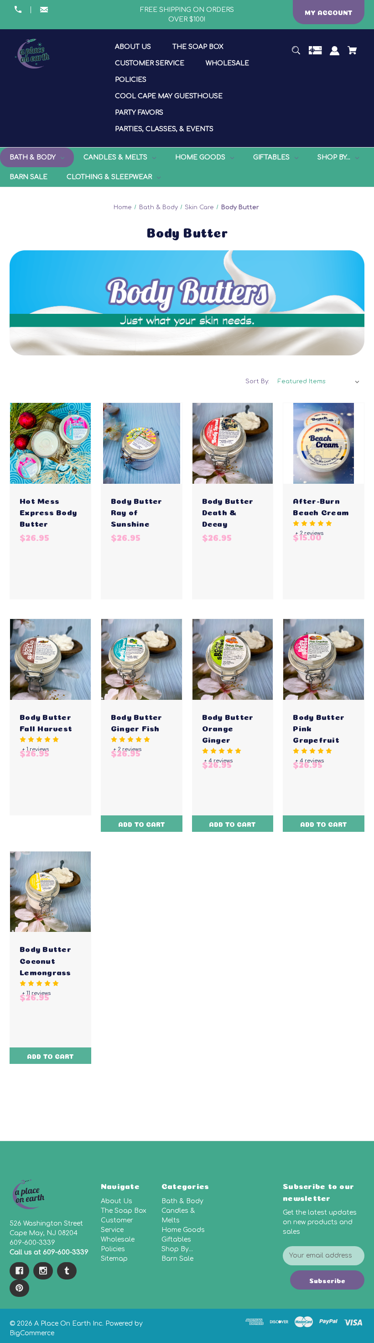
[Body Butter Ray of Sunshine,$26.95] (141, 443)
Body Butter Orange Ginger (228, 727)
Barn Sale (177, 1258)
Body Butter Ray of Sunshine (136, 511)
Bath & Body (182, 1201)
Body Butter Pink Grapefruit (318, 727)
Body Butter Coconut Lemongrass (45, 959)
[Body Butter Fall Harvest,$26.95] (50, 659)
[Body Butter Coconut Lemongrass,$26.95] (50, 891)
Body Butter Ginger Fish (136, 722)
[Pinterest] (19, 1288)
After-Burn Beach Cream (321, 505)
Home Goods (183, 1230)
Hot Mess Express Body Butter (48, 511)
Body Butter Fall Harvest (46, 722)
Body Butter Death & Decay (228, 511)
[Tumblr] (67, 1270)
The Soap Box (123, 1210)
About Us (116, 1201)
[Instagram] (43, 1270)
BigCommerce (32, 1333)
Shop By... (177, 1249)
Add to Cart (141, 823)
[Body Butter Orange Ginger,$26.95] (232, 659)
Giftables (176, 1239)
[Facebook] (19, 1270)
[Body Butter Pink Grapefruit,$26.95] (323, 659)
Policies (113, 1249)
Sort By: (257, 381)
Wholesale (118, 1239)
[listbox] (318, 381)
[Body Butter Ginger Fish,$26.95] (141, 659)
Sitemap (114, 1258)
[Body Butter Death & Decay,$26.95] (232, 443)
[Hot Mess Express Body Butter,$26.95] (50, 443)
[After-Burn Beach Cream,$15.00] (323, 443)
